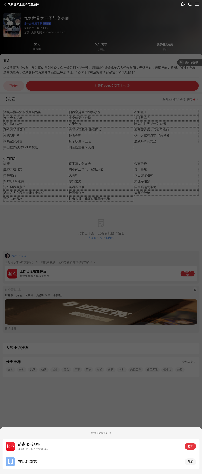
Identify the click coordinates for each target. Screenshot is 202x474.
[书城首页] (182, 4)
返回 (5, 4)
